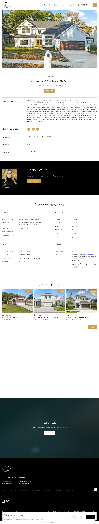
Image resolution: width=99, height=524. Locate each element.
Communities (24, 490)
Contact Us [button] (49, 432)
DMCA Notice (70, 490)
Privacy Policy (92, 512)
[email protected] (88, 254)
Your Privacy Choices (49, 522)
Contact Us (71, 5)
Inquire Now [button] (49, 90)
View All (92, 327)
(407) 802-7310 (83, 5)
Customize (80, 517)
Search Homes (59, 5)
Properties (47, 5)
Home (3, 490)
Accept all (90, 517)
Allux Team (48, 490)
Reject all (70, 517)
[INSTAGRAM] (95, 489)
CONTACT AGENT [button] (34, 181)
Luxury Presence (16, 512)
